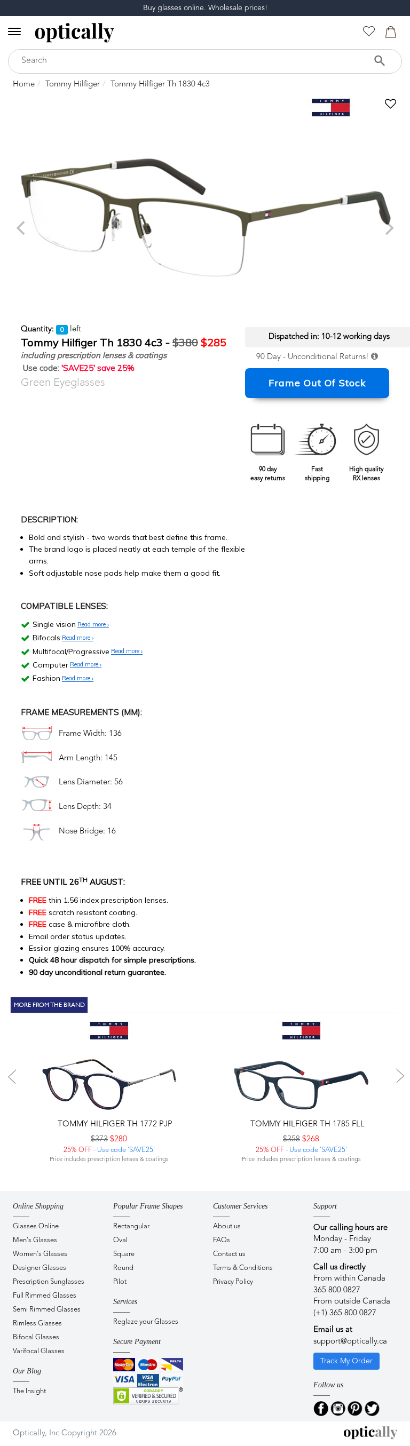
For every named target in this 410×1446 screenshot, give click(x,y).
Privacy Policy (233, 1281)
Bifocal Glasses (36, 1337)
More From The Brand (49, 1004)
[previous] (22, 228)
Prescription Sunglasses (48, 1281)
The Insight (29, 1391)
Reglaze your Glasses (145, 1321)
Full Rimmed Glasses (44, 1295)
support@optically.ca (350, 1342)
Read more (92, 625)
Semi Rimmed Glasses (47, 1309)
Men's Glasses (35, 1240)
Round (123, 1268)
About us (227, 1226)
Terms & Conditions (243, 1268)
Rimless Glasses (37, 1323)
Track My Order (346, 1361)
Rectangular (131, 1226)
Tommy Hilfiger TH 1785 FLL (306, 1125)
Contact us (229, 1254)
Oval (120, 1240)
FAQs (221, 1240)
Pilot (120, 1281)
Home (24, 85)
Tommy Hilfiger (72, 85)
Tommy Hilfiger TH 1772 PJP (114, 1125)
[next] (388, 228)
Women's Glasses (40, 1254)
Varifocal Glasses (39, 1351)
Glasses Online (36, 1226)
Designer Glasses (39, 1268)
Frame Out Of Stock (317, 383)
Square (124, 1254)
